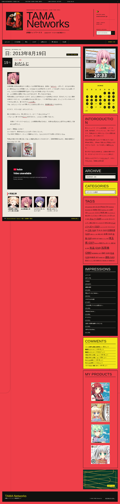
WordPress (105, 209)
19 (91, 103)
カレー (95, 219)
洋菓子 (31, 218)
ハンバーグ (103, 227)
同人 (26, 41)
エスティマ (107, 215)
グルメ (16, 59)
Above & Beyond (11, 218)
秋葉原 (94, 257)
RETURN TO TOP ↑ (110, 498)
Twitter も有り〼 (99, 161)
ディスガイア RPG (103, 223)
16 (109, 100)
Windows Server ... (90, 311)
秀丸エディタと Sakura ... (92, 293)
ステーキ (105, 219)
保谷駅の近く (49, 104)
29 (104, 107)
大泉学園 (26, 218)
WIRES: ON (111, 41)
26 (91, 107)
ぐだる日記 (17, 41)
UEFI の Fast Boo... (90, 329)
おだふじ (21, 64)
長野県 (99, 260)
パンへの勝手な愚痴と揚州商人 (93, 347)
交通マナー (94, 234)
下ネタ (101, 230)
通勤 (110, 257)
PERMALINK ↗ (75, 218)
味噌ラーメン (103, 238)
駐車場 (112, 260)
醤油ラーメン (90, 260)
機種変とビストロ (89, 349)
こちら (105, 158)
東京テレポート (106, 243)
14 (100, 100)
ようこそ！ (88, 275)
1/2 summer (90, 207)
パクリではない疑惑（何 (91, 365)
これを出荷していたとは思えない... (94, 305)
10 (113, 96)
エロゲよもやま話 (89, 299)
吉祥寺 (95, 238)
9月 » (114, 110)
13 (96, 100)
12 (91, 100)
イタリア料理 (101, 213)
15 (104, 100)
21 (100, 103)
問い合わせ (55, 41)
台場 (108, 234)
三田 (92, 230)
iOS (97, 207)
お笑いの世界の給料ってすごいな (93, 323)
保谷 (23, 218)
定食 (97, 243)
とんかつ (91, 212)
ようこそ (7, 41)
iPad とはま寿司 (89, 360)
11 (87, 100)
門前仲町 (105, 260)
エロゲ (34, 41)
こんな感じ (31, 102)
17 (113, 100)
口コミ (25, 116)
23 (109, 103)
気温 (95, 247)
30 (109, 107)
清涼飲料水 (96, 253)
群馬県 (102, 257)
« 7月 (86, 110)
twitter (97, 210)
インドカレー (96, 215)
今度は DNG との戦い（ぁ (91, 355)
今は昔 (64, 41)
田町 (106, 253)
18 (87, 103)
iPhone (104, 207)
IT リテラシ (88, 317)
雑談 (20, 59)
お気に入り (44, 41)
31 (113, 107)
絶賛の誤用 (88, 287)
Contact (87, 281)
